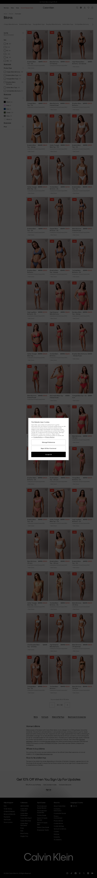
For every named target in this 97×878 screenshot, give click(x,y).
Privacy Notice (49, 437)
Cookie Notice (37, 437)
